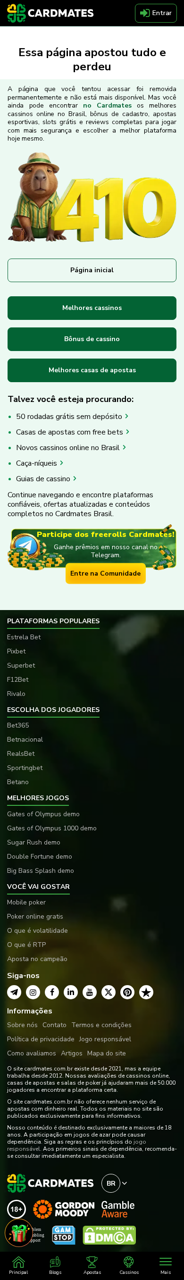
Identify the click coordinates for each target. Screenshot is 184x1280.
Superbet (21, 665)
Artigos (72, 1053)
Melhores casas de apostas (92, 370)
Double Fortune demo (39, 856)
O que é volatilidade (37, 930)
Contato (54, 1025)
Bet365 (18, 725)
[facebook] (52, 992)
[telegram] (14, 992)
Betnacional (25, 739)
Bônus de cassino (92, 339)
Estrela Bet (24, 637)
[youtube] (90, 992)
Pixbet (16, 651)
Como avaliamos (31, 1053)
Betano (18, 782)
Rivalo (16, 693)
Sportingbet (24, 767)
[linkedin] (71, 992)
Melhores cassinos (92, 307)
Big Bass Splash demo (40, 870)
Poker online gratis (35, 916)
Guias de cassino (44, 479)
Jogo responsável (105, 1039)
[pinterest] (127, 992)
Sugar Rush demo (33, 842)
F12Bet (17, 679)
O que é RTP (26, 944)
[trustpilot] (146, 992)
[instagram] (33, 992)
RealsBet (20, 753)
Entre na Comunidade (105, 573)
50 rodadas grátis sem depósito (70, 416)
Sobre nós (22, 1025)
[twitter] (108, 992)
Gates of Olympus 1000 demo (52, 828)
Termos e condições (101, 1025)
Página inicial (92, 270)
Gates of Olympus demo (43, 814)
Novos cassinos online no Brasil (69, 448)
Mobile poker (26, 902)
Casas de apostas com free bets (70, 432)
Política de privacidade (41, 1039)
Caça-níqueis (37, 463)
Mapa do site (106, 1053)
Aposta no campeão (37, 958)
